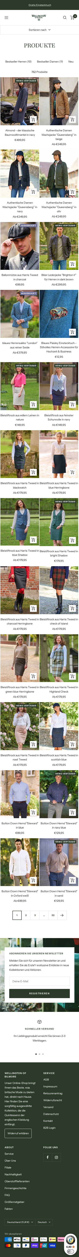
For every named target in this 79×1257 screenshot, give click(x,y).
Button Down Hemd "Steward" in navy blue (59, 825)
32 (53, 915)
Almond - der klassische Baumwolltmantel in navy (20, 132)
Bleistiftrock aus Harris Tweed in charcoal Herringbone (20, 621)
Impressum (50, 1086)
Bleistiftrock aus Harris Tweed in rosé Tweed (20, 757)
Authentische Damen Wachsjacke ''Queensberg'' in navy (19, 207)
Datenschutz (51, 1114)
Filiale (8, 1167)
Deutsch (42, 1222)
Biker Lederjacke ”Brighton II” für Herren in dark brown (58, 277)
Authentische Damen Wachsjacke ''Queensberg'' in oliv (58, 207)
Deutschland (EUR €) (18, 1222)
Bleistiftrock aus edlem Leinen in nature (19, 417)
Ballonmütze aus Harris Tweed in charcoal (20, 277)
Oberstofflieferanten (17, 1181)
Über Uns (10, 1160)
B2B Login (49, 1127)
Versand (48, 1107)
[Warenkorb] (72, 18)
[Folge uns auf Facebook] (47, 1157)
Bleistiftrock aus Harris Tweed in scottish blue (59, 757)
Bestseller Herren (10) (18, 61)
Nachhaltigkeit (13, 1174)
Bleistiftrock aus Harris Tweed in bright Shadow (59, 553)
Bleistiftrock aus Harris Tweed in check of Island (59, 621)
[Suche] (65, 17)
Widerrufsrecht (52, 1100)
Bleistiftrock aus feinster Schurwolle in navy (58, 417)
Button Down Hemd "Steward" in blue (20, 825)
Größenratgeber (14, 1202)
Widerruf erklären (18, 1133)
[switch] (70, 1251)
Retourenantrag (52, 1093)
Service (9, 1153)
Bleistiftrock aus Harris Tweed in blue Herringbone (59, 485)
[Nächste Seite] (62, 915)
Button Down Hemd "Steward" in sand (59, 893)
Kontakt (48, 1121)
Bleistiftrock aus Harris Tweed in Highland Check (59, 689)
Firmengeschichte (15, 1188)
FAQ (7, 1195)
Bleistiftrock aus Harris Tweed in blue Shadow (20, 553)
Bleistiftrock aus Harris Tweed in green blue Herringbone (20, 689)
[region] (39, 1033)
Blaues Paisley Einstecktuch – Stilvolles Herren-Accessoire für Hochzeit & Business (59, 347)
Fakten (9, 1209)
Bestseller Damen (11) (50, 61)
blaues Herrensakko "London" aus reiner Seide (19, 345)
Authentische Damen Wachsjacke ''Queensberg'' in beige (58, 135)
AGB (46, 1079)
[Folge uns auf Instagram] (56, 1157)
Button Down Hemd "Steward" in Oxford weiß (20, 893)
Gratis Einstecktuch (40, 5)
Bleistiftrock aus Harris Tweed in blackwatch (20, 485)
